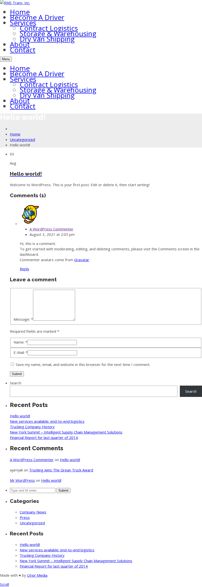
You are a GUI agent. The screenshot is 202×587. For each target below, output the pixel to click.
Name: (20, 342)
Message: (23, 319)
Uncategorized (22, 139)
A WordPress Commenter (51, 228)
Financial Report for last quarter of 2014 (44, 437)
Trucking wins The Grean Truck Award (61, 469)
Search (15, 382)
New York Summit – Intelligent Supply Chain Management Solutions (66, 432)
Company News (33, 512)
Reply (24, 268)
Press (25, 517)
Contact (22, 49)
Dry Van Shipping (47, 39)
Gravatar (81, 259)
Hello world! (20, 415)
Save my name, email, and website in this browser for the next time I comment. (83, 364)
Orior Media (37, 575)
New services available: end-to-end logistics (47, 421)
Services (23, 22)
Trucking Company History (32, 426)
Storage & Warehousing (58, 33)
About (20, 44)
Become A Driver (37, 17)
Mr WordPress (22, 480)
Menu (6, 59)
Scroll (4, 584)
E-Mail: (21, 352)
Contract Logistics (49, 28)
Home (20, 11)
